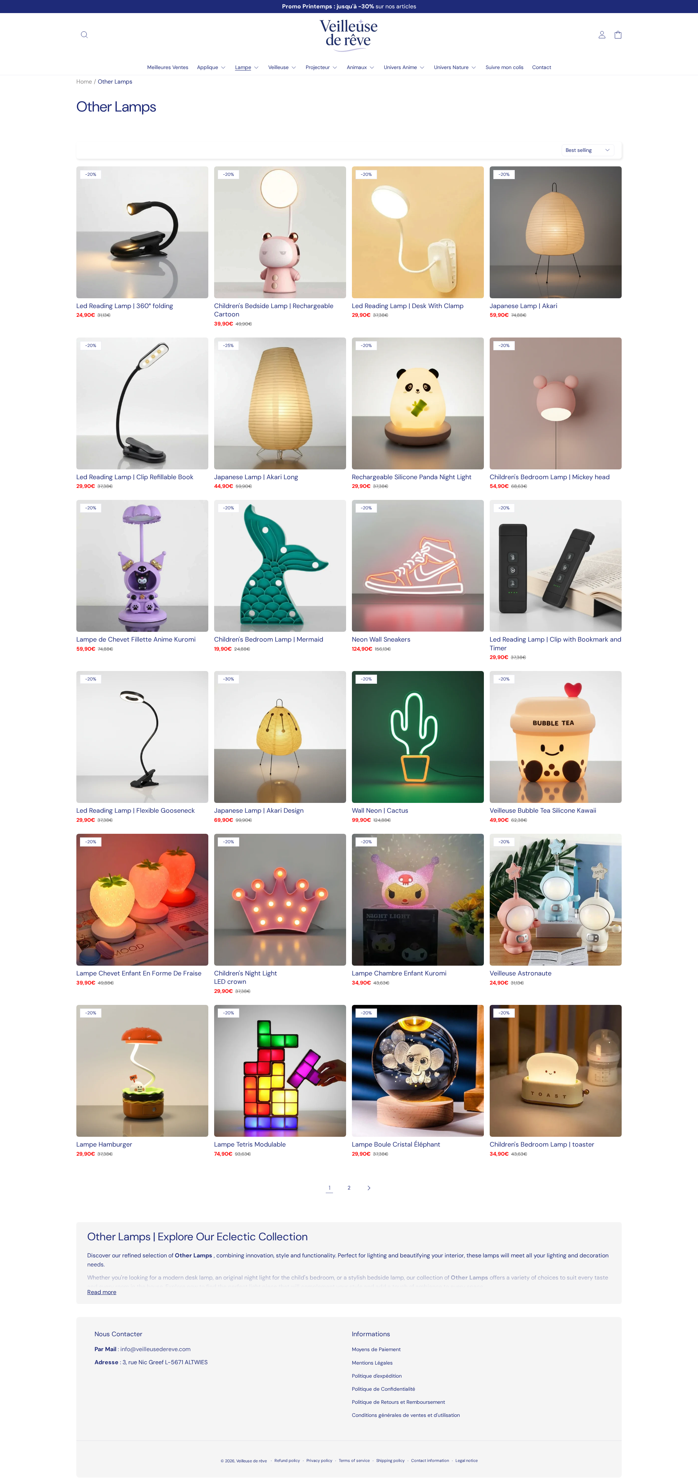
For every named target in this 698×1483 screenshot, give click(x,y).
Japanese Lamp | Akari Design (259, 811)
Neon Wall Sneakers (381, 639)
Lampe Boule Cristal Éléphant (396, 1144)
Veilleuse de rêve (252, 1460)
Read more (101, 1292)
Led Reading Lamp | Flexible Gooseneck (135, 811)
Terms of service (354, 1460)
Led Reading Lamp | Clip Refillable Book (134, 477)
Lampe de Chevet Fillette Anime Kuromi (136, 639)
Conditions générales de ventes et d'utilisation (406, 1415)
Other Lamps (115, 81)
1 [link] (329, 1188)
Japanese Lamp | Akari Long (256, 477)
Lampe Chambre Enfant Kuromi (399, 973)
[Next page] (369, 1188)
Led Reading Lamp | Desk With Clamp (408, 306)
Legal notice (467, 1460)
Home (84, 81)
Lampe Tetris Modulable (250, 1144)
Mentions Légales (372, 1362)
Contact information (430, 1460)
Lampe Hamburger (104, 1144)
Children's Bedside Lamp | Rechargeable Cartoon (273, 310)
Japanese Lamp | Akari (523, 306)
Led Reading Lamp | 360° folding (124, 306)
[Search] (84, 35)
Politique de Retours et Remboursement (398, 1402)
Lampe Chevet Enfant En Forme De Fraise (138, 973)
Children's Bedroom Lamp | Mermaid (268, 639)
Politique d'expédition (377, 1376)
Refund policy (287, 1460)
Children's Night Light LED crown (245, 977)
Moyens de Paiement (376, 1349)
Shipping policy (390, 1460)
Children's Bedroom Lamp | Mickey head (550, 477)
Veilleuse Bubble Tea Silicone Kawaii (543, 811)
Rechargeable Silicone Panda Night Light (412, 477)
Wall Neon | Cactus (380, 811)
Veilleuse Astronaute (520, 973)
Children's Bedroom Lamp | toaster (542, 1144)
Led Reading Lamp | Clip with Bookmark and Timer (555, 643)
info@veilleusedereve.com (155, 1349)
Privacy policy (319, 1460)
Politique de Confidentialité (383, 1389)
